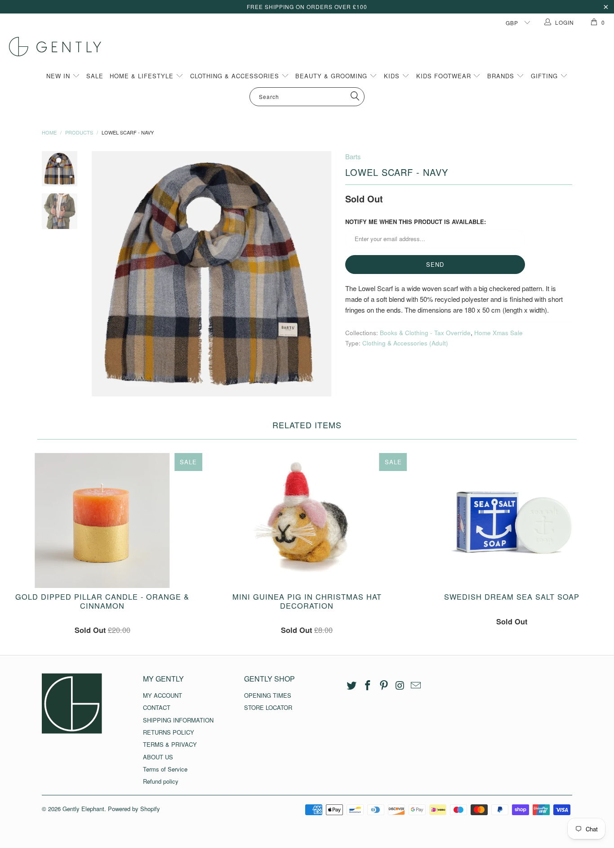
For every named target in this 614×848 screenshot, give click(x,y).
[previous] (104, 274)
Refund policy (160, 781)
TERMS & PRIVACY (170, 744)
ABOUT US (158, 757)
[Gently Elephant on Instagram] (400, 685)
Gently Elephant (83, 808)
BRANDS (501, 76)
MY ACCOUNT (162, 695)
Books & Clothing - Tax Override (425, 332)
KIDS (393, 76)
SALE (94, 76)
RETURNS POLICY (168, 732)
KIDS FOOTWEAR (444, 76)
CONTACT (156, 707)
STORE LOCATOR (268, 707)
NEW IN (59, 76)
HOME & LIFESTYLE (143, 76)
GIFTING (545, 76)
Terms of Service (165, 769)
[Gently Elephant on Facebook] (368, 685)
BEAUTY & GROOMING (332, 76)
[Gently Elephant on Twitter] (352, 685)
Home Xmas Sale (498, 332)
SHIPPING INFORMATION (178, 720)
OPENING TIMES (267, 695)
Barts (353, 156)
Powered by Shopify (134, 808)
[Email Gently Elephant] (416, 685)
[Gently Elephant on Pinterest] (384, 685)
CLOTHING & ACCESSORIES (235, 76)
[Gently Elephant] (311, 46)
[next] (323, 274)
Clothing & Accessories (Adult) (405, 343)
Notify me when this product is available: (415, 221)
